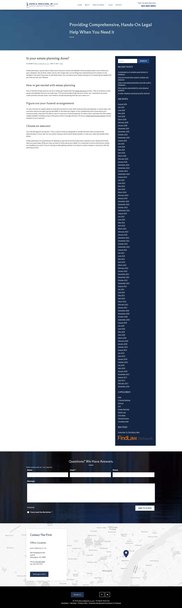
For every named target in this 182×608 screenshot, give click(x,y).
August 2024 (122, 177)
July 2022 (121, 253)
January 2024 (122, 198)
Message (31, 481)
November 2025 (123, 131)
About (87, 5)
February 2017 (123, 383)
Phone (115, 470)
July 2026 (121, 107)
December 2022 (123, 238)
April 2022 (121, 262)
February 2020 (123, 341)
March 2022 (122, 265)
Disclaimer (31, 507)
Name (29, 470)
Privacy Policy (82, 603)
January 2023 (122, 235)
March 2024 (122, 192)
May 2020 (121, 332)
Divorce (120, 403)
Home (80, 5)
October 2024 (123, 171)
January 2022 (122, 271)
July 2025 (121, 144)
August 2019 (122, 350)
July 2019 (121, 353)
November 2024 (123, 168)
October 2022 (123, 244)
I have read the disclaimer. (41, 512)
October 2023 (123, 207)
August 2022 (122, 250)
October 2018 (123, 362)
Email (73, 470)
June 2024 (121, 183)
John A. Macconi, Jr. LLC (42, 63)
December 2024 (123, 165)
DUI (119, 406)
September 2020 (124, 320)
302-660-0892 (148, 5)
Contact (118, 5)
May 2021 (121, 295)
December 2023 (123, 201)
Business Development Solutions (101, 603)
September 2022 (124, 247)
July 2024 (121, 180)
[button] (180, 594)
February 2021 (123, 304)
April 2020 (121, 335)
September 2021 (124, 283)
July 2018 (121, 365)
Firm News (122, 415)
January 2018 (122, 371)
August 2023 (122, 213)
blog (61, 63)
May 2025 (121, 150)
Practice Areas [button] (98, 5)
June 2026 (121, 110)
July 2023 (121, 216)
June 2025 (121, 147)
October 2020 (123, 317)
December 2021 (123, 274)
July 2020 (121, 326)
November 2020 (123, 314)
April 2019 (121, 356)
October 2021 (123, 280)
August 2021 (122, 286)
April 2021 (121, 298)
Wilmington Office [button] (39, 574)
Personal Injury (123, 418)
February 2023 (123, 232)
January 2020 (122, 344)
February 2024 (123, 195)
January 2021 (122, 307)
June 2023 (121, 219)
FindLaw (118, 603)
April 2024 (121, 189)
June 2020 (121, 329)
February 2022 (123, 268)
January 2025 (122, 162)
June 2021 (121, 292)
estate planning (80, 91)
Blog (111, 5)
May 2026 (121, 113)
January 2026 (122, 125)
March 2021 (122, 301)
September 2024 (124, 174)
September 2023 (124, 210)
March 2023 (122, 229)
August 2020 (122, 323)
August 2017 (122, 377)
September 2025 (124, 137)
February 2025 (123, 159)
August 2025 (122, 141)
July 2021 (121, 289)
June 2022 (121, 256)
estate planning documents (95, 116)
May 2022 (121, 259)
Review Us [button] (77, 595)
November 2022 (123, 241)
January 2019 (122, 359)
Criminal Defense (124, 400)
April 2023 (121, 226)
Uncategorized (123, 421)
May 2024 (121, 186)
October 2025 (123, 134)
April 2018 (121, 368)
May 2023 (121, 222)
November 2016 (123, 386)
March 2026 (122, 119)
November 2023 (123, 204)
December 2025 (123, 128)
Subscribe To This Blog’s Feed (128, 432)
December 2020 (123, 311)
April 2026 (121, 116)
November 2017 (123, 374)
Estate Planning (123, 409)
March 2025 (122, 156)
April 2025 (121, 153)
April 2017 (121, 380)
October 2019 (123, 347)
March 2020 (122, 338)
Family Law (122, 412)
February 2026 (123, 122)
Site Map (73, 603)
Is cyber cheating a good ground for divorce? (134, 93)
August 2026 (122, 104)
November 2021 (123, 277)
